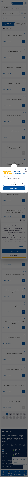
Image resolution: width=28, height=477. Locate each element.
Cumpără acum (14, 188)
